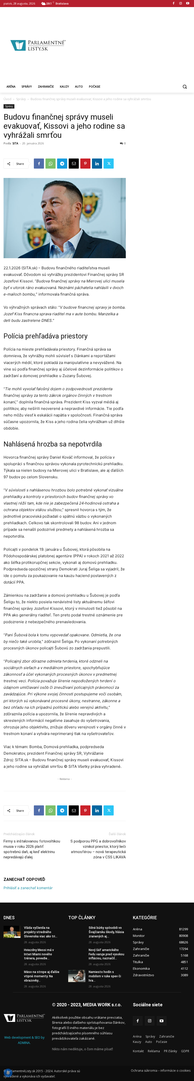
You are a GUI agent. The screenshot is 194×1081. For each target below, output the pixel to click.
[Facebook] (174, 4)
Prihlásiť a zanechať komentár (28, 888)
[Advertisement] (133, 44)
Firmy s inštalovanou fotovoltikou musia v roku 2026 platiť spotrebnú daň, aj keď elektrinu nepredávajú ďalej (32, 849)
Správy (21, 99)
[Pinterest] (85, 164)
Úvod (7, 99)
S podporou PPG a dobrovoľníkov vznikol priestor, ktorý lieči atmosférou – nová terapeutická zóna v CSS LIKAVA (98, 849)
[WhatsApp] (50, 164)
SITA (15, 143)
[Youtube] (187, 4)
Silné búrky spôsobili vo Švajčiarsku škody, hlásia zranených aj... (106, 932)
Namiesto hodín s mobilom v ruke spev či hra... (105, 976)
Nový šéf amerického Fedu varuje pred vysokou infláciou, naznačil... (106, 954)
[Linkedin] (97, 164)
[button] (184, 87)
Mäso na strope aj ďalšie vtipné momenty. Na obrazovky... (41, 976)
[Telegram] (62, 164)
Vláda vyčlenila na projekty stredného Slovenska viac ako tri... (40, 932)
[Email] (74, 164)
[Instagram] (180, 4)
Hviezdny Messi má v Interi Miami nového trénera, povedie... (39, 954)
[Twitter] (109, 164)
